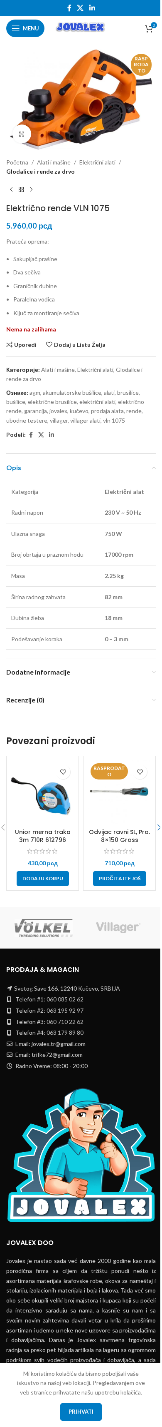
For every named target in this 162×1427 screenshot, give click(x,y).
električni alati (97, 401)
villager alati (85, 420)
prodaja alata (107, 410)
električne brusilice (52, 401)
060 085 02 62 (65, 999)
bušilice (15, 401)
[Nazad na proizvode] (21, 190)
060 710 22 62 (65, 1021)
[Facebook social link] (69, 8)
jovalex (58, 410)
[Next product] (31, 190)
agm (34, 392)
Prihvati (81, 1411)
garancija (35, 410)
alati (109, 392)
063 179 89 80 (65, 1032)
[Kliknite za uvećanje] (21, 134)
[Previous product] (11, 190)
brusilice (128, 392)
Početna (17, 162)
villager (59, 420)
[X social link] (80, 8)
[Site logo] (81, 27)
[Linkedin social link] (92, 8)
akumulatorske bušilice (72, 392)
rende (134, 410)
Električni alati (97, 162)
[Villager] (118, 928)
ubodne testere (26, 420)
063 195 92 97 (65, 1010)
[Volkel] (43, 928)
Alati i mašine (54, 162)
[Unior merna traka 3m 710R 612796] (42, 792)
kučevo (79, 410)
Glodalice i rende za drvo (40, 171)
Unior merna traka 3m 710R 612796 (43, 836)
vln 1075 (114, 420)
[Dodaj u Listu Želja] (63, 772)
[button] (43, 878)
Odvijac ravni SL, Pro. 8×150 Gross (119, 836)
